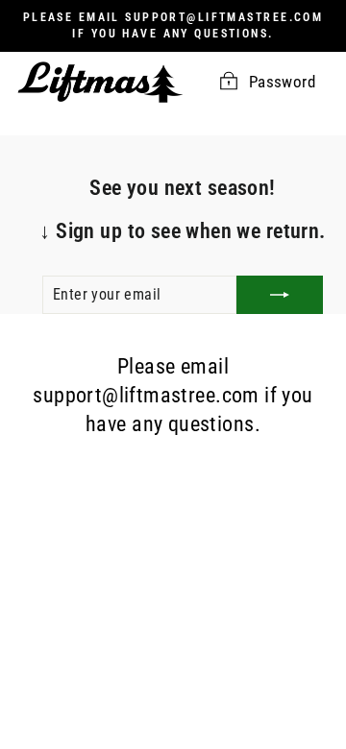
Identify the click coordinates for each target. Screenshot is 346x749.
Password (282, 82)
